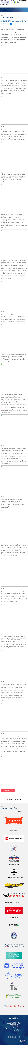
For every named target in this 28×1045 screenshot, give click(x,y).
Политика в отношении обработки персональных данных (14, 1043)
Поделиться (8, 790)
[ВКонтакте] (11, 24)
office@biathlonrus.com (15, 1032)
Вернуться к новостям (15, 799)
